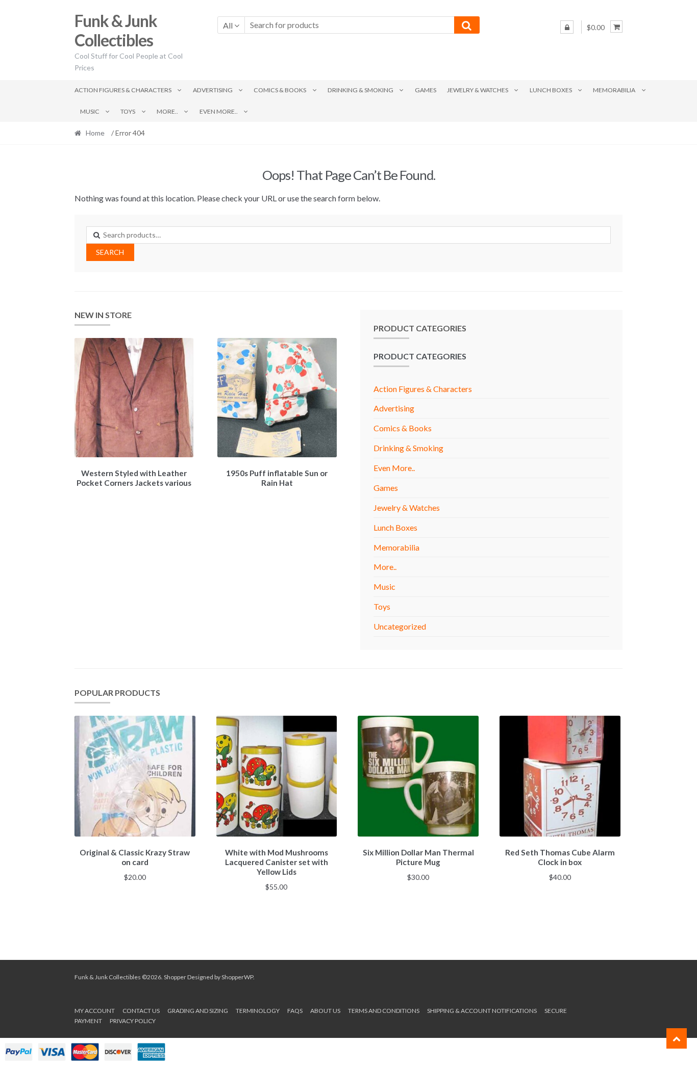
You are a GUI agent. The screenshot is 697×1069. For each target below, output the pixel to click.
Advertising (213, 90)
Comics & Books (280, 90)
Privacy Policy (133, 1021)
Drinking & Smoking (360, 90)
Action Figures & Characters (122, 90)
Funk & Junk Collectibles (115, 30)
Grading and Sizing (197, 1010)
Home (95, 132)
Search (110, 252)
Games (425, 90)
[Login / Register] (567, 27)
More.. (167, 111)
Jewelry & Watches (477, 90)
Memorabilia (614, 90)
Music (89, 111)
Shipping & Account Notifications (482, 1010)
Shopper (175, 977)
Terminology (258, 1010)
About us (325, 1010)
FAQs (295, 1010)
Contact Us (141, 1010)
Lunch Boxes (551, 90)
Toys (127, 111)
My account (94, 1010)
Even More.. (219, 111)
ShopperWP (237, 977)
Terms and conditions (383, 1010)
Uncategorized (400, 626)
